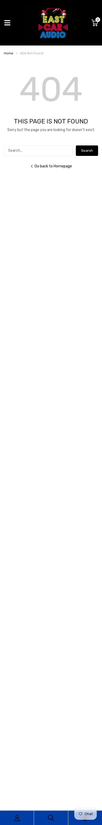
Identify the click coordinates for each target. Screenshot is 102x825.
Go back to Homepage (53, 166)
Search (87, 150)
